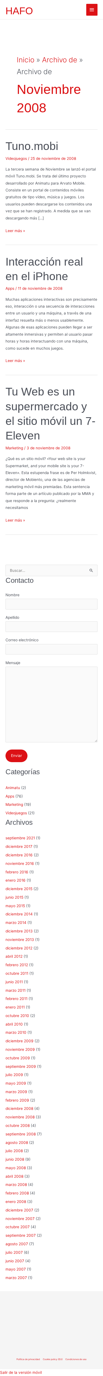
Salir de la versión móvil (21, 1372)
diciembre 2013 (19, 931)
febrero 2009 (17, 1100)
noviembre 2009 (20, 1049)
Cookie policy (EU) (53, 1359)
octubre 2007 (17, 1227)
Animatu (12, 788)
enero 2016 (15, 880)
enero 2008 (15, 1201)
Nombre (12, 595)
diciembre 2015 (18, 889)
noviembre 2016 (19, 863)
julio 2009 (14, 1075)
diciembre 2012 (18, 948)
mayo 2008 (15, 1168)
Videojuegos (16, 158)
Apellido (12, 617)
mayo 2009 (15, 1083)
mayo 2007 (15, 1269)
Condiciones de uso (76, 1359)
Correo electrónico (21, 640)
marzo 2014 (15, 922)
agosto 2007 (16, 1244)
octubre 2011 (16, 973)
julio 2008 (14, 1151)
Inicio (25, 59)
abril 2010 (14, 1024)
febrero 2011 (16, 998)
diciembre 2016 (19, 855)
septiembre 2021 (20, 838)
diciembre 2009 (19, 1041)
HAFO (19, 10)
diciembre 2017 (18, 846)
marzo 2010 (15, 1032)
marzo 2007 (16, 1277)
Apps (9, 288)
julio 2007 (14, 1252)
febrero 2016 (16, 872)
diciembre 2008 (19, 1108)
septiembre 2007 (20, 1235)
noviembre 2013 (19, 939)
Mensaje (12, 663)
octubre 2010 (17, 1015)
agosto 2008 (16, 1142)
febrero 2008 (17, 1193)
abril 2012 (14, 956)
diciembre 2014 (19, 914)
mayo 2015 (15, 906)
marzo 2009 (16, 1092)
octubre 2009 (17, 1058)
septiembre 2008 (20, 1134)
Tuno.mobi (31, 146)
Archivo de (59, 59)
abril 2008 (14, 1176)
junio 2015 (14, 897)
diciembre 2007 (19, 1210)
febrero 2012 (16, 965)
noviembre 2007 (20, 1218)
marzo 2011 (15, 990)
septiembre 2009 (20, 1066)
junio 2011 (14, 982)
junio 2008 (14, 1159)
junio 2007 (14, 1261)
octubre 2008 (17, 1125)
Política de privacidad (28, 1359)
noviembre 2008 (20, 1117)
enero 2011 (15, 1007)
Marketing (14, 448)
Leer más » (15, 230)
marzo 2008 (16, 1184)
